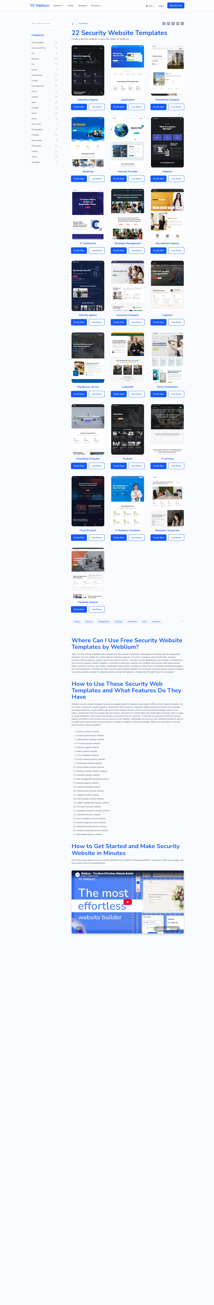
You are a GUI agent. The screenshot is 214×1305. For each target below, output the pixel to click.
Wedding (36, 162)
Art (33, 53)
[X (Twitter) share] (182, 23)
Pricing (70, 6)
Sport (34, 102)
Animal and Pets (39, 48)
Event (34, 91)
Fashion (35, 97)
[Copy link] (163, 23)
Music (34, 113)
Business (35, 59)
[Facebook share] (173, 23)
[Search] (33, 23)
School (34, 151)
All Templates (38, 42)
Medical (35, 108)
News (34, 118)
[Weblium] (40, 5)
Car (33, 64)
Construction (37, 75)
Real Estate (37, 140)
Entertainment (38, 86)
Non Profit (36, 124)
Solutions (57, 6)
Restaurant (36, 146)
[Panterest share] (168, 23)
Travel (34, 157)
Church (34, 69)
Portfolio (35, 135)
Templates (82, 6)
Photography (37, 129)
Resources (95, 6)
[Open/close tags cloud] (182, 621)
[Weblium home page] (73, 23)
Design (35, 80)
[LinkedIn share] (177, 23)
